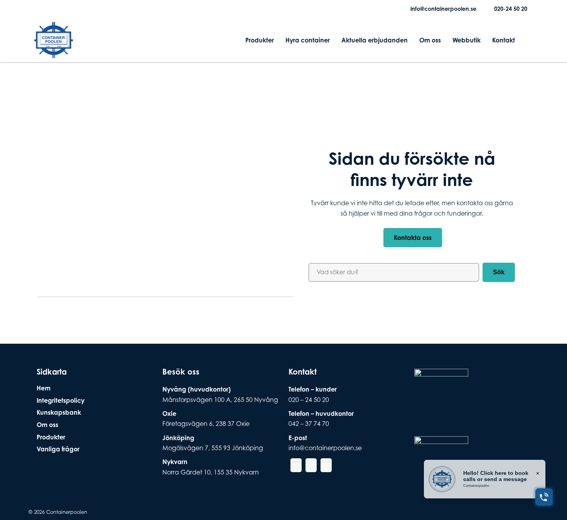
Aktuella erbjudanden (374, 40)
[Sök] (527, 40)
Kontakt (503, 40)
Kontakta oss (413, 237)
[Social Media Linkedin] (65, 9)
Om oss (430, 40)
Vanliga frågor (58, 449)
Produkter (259, 40)
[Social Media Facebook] (40, 9)
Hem (44, 388)
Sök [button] (499, 272)
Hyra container (307, 40)
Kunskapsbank (59, 412)
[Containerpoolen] (53, 53)
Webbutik (466, 40)
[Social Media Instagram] (53, 9)
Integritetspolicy (60, 400)
